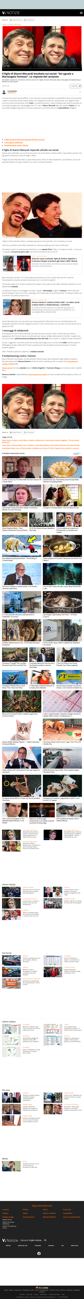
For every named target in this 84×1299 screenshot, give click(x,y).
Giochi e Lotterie (49, 1213)
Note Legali (29, 1294)
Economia (67, 1210)
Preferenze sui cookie (54, 1294)
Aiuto (63, 1294)
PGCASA (37, 1290)
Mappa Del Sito (22, 1245)
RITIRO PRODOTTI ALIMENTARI (31, 979)
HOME (4, 24)
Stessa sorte (7, 368)
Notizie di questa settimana (8, 1223)
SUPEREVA (42, 1292)
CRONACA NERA (69, 1093)
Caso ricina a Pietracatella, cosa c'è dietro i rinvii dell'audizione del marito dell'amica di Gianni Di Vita (41, 445)
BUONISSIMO (76, 1290)
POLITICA (66, 887)
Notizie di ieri (7, 1220)
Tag (62, 1245)
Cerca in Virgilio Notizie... (31, 1240)
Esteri (45, 1210)
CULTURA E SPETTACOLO (14, 24)
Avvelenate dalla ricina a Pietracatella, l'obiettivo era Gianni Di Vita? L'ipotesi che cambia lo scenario (40, 448)
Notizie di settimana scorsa (9, 1227)
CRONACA (26, 910)
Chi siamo (22, 1294)
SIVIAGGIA (62, 1290)
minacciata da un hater (38, 374)
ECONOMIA (67, 956)
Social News (68, 1213)
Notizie (12, 1240)
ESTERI (66, 1024)
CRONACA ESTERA (28, 887)
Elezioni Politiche (49, 1217)
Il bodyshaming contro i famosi (16, 145)
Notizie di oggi (8, 1217)
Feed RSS (8, 1245)
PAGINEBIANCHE (44, 1290)
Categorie (38, 1245)
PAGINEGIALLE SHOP (28, 1290)
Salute (25, 1213)
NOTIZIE (13, 12)
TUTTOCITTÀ (52, 1290)
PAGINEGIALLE (18, 1290)
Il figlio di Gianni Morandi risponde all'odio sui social (24, 139)
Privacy (36, 1294)
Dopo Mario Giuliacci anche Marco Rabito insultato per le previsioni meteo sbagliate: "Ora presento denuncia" (40, 441)
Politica (25, 1210)
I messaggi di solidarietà (13, 142)
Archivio (51, 1245)
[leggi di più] (80, 92)
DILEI (57, 1290)
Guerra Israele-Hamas (71, 1217)
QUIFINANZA (69, 1290)
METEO (25, 1161)
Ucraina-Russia (28, 1217)
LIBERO (6, 1290)
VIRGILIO (11, 1290)
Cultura (5, 1213)
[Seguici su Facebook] (39, 1254)
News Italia (74, 1245)
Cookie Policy (43, 1294)
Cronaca (5, 1210)
